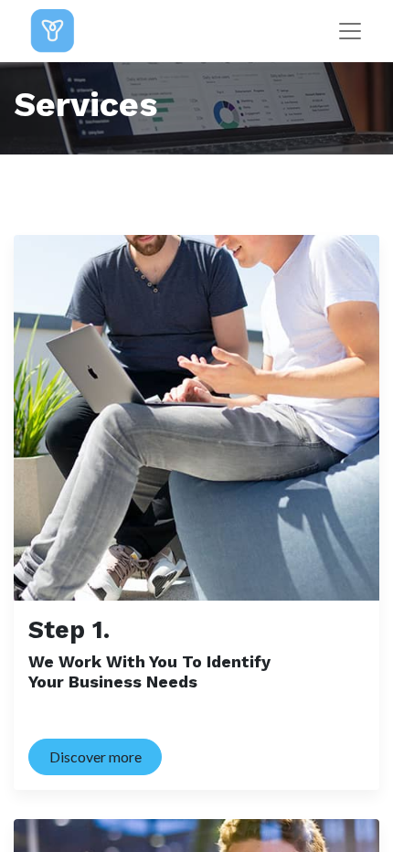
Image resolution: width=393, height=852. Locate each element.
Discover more (95, 756)
